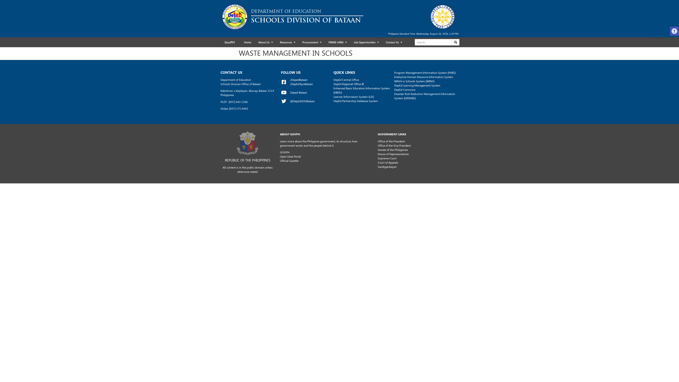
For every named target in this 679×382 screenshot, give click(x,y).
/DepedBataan (298, 80)
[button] (674, 31)
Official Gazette (289, 161)
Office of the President (391, 141)
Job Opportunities (364, 42)
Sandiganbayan (387, 167)
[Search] (455, 42)
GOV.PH (284, 152)
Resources (286, 42)
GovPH (230, 42)
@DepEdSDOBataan (302, 101)
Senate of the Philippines (393, 150)
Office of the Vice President (394, 145)
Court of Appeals (388, 162)
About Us (263, 42)
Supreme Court (387, 158)
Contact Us (392, 42)
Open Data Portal (290, 156)
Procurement (310, 42)
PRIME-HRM (336, 42)
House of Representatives (393, 154)
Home (247, 42)
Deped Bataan (298, 92)
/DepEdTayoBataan (301, 84)
